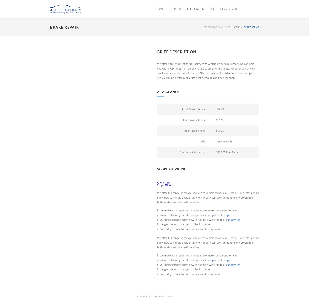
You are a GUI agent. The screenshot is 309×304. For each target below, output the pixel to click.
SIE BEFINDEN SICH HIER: (217, 27)
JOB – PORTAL (229, 9)
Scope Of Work (166, 185)
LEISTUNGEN (195, 9)
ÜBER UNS (175, 9)
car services (233, 219)
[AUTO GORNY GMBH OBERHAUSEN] (72, 9)
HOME (159, 9)
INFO (212, 9)
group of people (221, 215)
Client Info (163, 182)
